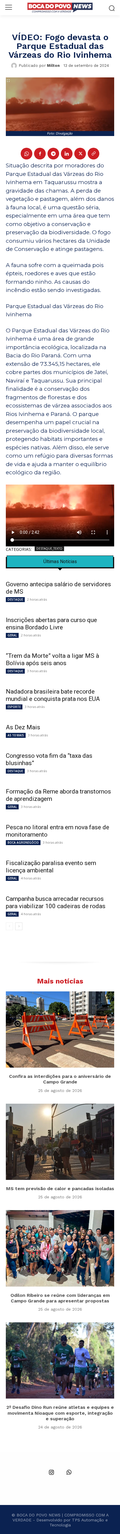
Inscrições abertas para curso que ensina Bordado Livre (51, 623)
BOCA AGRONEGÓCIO (23, 842)
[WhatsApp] (26, 153)
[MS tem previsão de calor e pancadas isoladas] (60, 1142)
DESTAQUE (15, 599)
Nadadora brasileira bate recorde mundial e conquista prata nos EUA (53, 695)
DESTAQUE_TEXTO (49, 548)
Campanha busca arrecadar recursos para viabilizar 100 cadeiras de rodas (55, 902)
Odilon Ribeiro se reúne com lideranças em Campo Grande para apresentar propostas (60, 1298)
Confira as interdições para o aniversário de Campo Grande (60, 1079)
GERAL (12, 635)
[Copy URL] (93, 153)
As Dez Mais (23, 727)
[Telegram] (53, 153)
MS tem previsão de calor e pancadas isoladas (60, 1188)
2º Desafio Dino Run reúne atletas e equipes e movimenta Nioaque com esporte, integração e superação (60, 1412)
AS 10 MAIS (16, 735)
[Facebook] (40, 153)
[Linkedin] (67, 153)
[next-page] (18, 926)
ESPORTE (14, 707)
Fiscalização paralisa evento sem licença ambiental (51, 866)
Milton (53, 65)
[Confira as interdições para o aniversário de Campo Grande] (60, 1029)
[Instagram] (51, 1472)
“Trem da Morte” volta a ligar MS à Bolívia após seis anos (52, 659)
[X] (80, 153)
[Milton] (15, 66)
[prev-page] (9, 926)
